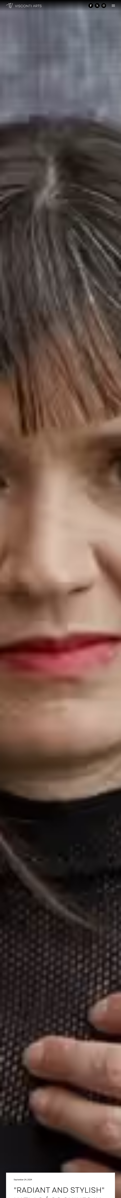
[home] (23, 5)
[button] (112, 5)
